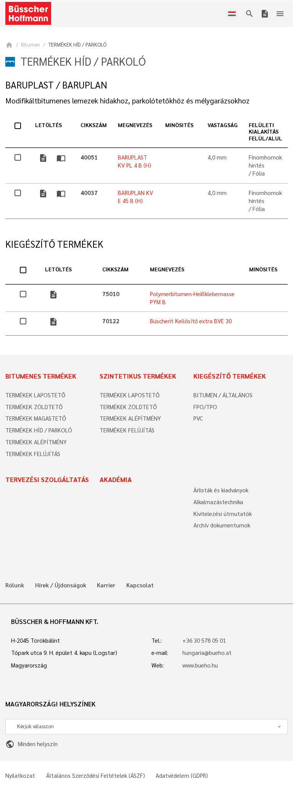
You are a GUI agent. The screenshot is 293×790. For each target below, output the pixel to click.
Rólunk (14, 585)
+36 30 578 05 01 (204, 640)
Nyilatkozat (20, 775)
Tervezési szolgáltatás (47, 479)
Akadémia (116, 479)
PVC (198, 418)
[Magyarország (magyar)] (233, 13)
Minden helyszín (31, 744)
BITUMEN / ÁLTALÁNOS (223, 395)
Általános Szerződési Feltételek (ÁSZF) (95, 775)
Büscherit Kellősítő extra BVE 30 (191, 321)
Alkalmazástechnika (218, 502)
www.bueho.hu (200, 665)
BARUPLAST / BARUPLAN (56, 85)
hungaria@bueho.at (207, 652)
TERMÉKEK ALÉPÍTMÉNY (36, 442)
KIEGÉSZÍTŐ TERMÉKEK (54, 244)
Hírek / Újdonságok (60, 585)
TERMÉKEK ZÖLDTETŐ (34, 407)
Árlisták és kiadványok (220, 490)
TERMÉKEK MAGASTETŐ (35, 418)
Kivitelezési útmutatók (222, 514)
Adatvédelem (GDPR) (182, 775)
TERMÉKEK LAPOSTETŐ (35, 395)
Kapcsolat (140, 585)
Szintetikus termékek (138, 376)
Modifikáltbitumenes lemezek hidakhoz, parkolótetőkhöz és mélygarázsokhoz (127, 100)
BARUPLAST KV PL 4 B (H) (134, 161)
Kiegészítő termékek (229, 376)
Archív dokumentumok (221, 525)
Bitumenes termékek (40, 376)
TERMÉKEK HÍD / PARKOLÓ (38, 430)
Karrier (106, 585)
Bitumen (30, 44)
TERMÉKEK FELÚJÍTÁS (32, 454)
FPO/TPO (205, 407)
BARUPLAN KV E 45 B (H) (135, 197)
